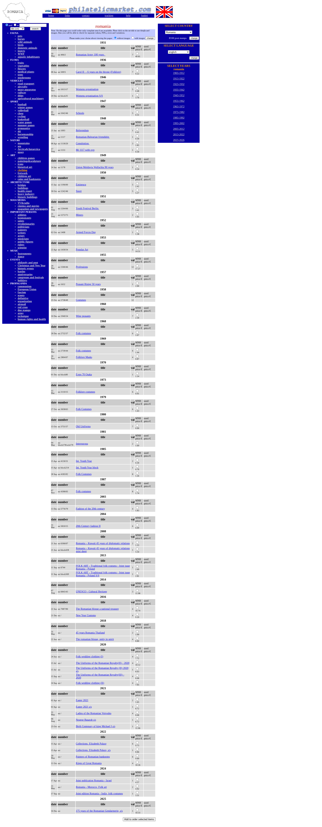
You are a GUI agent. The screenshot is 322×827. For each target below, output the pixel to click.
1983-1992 (178, 117)
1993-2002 (178, 123)
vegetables (23, 65)
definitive (23, 298)
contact (85, 15)
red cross (23, 307)
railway (22, 92)
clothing (22, 170)
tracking (109, 15)
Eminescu (81, 184)
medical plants (26, 71)
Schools (80, 113)
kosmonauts (24, 218)
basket (144, 15)
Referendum (82, 130)
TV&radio (23, 203)
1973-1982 (178, 112)
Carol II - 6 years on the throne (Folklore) (98, 72)
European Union (27, 289)
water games (25, 122)
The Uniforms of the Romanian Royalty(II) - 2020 (102, 663)
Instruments (24, 253)
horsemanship (25, 134)
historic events (26, 268)
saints (21, 221)
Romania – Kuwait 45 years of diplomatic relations (103, 543)
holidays (22, 280)
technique (23, 316)
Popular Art (82, 249)
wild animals (25, 42)
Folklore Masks (84, 357)
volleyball (23, 110)
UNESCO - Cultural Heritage (91, 591)
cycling (22, 116)
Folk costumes (83, 333)
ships (20, 95)
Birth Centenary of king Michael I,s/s (95, 726)
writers (22, 232)
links (67, 15)
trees (20, 74)
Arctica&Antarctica (29, 149)
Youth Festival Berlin (87, 208)
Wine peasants (83, 316)
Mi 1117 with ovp (85, 150)
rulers (21, 244)
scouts (21, 295)
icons (20, 164)
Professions (82, 266)
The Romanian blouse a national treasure (97, 608)
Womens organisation (87, 89)
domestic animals (27, 48)
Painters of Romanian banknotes (93, 756)
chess (20, 113)
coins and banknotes (29, 179)
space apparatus (27, 89)
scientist (22, 247)
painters (22, 229)
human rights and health (32, 319)
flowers (22, 68)
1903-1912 (178, 73)
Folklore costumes (85, 391)
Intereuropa (82, 443)
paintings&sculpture (29, 161)
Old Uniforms (83, 426)
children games (26, 158)
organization (25, 301)
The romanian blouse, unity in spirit (95, 639)
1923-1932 (178, 84)
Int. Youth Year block (87, 467)
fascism (22, 292)
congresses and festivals (31, 277)
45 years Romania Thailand (90, 632)
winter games (25, 107)
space (21, 152)
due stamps (24, 310)
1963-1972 (178, 106)
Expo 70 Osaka (84, 374)
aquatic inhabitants (29, 56)
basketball (23, 119)
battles (21, 271)
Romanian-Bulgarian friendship (93, 137)
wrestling (23, 137)
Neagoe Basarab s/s (86, 719)
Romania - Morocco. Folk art (91, 787)
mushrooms (24, 77)
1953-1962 (178, 101)
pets (20, 36)
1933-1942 (178, 89)
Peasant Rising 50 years (88, 284)
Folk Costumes (83, 409)
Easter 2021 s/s (84, 706)
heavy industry (26, 194)
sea (19, 146)
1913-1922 (178, 78)
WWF (21, 54)
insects (21, 51)
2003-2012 (178, 129)
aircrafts (22, 86)
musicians (23, 238)
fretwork (23, 173)
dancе (21, 256)
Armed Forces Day (86, 232)
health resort (25, 191)
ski (19, 131)
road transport (26, 83)
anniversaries (25, 274)
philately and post (28, 262)
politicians (23, 226)
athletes (22, 215)
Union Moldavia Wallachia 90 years (94, 167)
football (22, 104)
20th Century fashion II (88, 526)
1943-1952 (178, 95)
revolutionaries (26, 223)
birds (20, 45)
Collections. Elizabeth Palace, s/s (93, 750)
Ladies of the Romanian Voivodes (93, 713)
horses (21, 39)
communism (24, 286)
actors (21, 235)
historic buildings (27, 197)
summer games (26, 125)
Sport (79, 191)
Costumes (81, 300)
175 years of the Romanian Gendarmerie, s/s (99, 810)
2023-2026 (178, 140)
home (51, 15)
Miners (79, 215)
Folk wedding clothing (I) (89, 656)
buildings (23, 188)
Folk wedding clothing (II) (90, 683)
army (21, 313)
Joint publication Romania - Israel (94, 780)
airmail (22, 304)
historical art (25, 167)
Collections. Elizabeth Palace (91, 743)
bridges (22, 185)
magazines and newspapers (33, 209)
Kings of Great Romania (89, 763)
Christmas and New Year (31, 265)
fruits (21, 62)
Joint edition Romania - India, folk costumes (99, 793)
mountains (24, 143)
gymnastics (24, 128)
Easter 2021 (82, 700)
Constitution (82, 143)
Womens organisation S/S (89, 95)
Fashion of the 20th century (90, 508)
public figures (25, 241)
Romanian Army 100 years (90, 54)
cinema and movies (28, 206)
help (128, 15)
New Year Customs (86, 615)
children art (24, 176)
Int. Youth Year (84, 461)
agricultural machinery (31, 98)
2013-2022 (178, 134)
